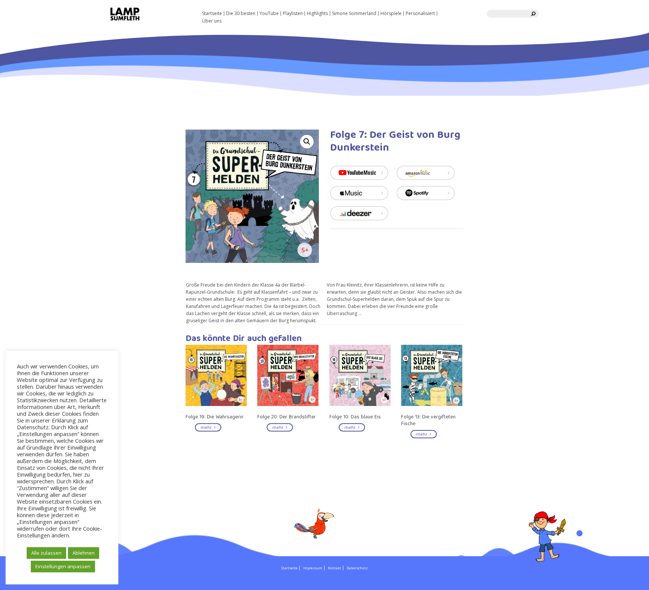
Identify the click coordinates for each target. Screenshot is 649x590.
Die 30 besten (240, 13)
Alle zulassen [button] (46, 552)
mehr (207, 427)
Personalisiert (420, 13)
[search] (533, 14)
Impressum (312, 568)
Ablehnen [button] (83, 552)
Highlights (317, 13)
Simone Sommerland (354, 13)
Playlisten (293, 13)
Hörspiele (390, 13)
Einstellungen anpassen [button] (63, 566)
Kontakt (334, 568)
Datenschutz (357, 568)
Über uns (212, 21)
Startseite (212, 13)
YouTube (269, 13)
